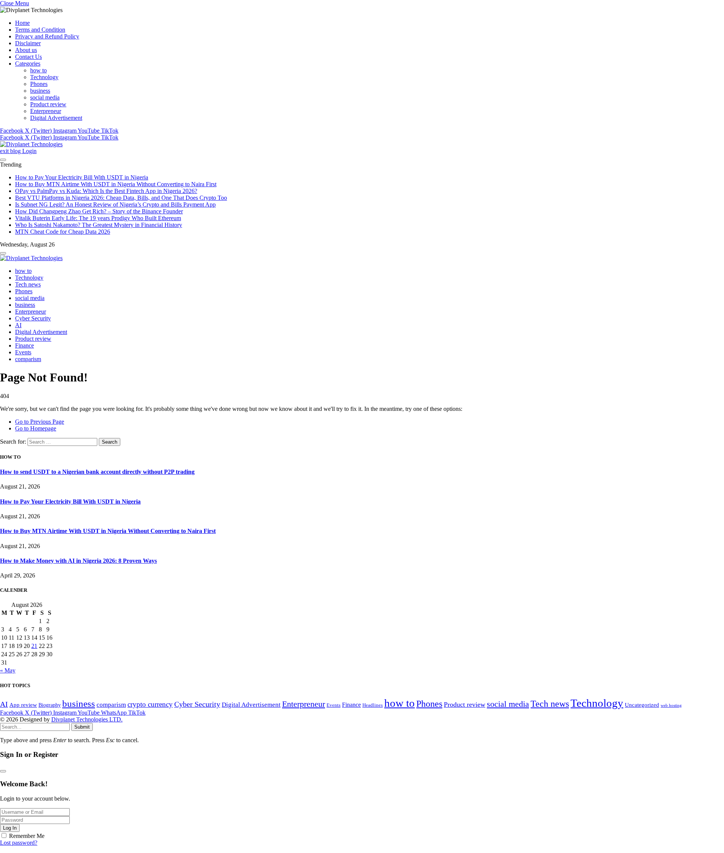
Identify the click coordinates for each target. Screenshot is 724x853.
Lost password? (18, 842)
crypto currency (150, 704)
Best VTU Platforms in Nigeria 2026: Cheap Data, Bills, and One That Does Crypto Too (121, 197)
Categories (27, 63)
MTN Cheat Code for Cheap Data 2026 (62, 231)
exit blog (11, 151)
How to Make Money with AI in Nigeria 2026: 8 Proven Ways (78, 560)
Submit (82, 727)
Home (22, 23)
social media (45, 97)
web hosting (671, 705)
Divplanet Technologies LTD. (87, 719)
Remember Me (26, 836)
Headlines (372, 705)
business (40, 90)
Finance (24, 345)
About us (26, 50)
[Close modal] (3, 771)
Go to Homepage (35, 428)
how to (38, 70)
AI (18, 325)
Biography (49, 705)
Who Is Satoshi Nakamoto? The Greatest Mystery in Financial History (98, 225)
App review (23, 704)
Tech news (28, 284)
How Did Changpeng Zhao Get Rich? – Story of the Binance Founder (99, 211)
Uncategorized (642, 704)
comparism (28, 359)
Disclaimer (28, 43)
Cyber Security (33, 318)
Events (23, 352)
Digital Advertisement (56, 118)
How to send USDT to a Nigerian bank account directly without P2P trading (97, 472)
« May (7, 670)
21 (34, 646)
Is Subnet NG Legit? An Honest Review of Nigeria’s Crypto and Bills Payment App (115, 204)
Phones (39, 84)
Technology (44, 77)
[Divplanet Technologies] (31, 144)
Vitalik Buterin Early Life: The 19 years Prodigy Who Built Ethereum (98, 218)
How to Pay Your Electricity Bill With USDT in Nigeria (81, 177)
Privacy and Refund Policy (47, 36)
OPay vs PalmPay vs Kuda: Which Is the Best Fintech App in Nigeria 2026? (106, 191)
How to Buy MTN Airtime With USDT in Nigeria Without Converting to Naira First (115, 184)
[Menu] (3, 160)
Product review (48, 104)
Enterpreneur (45, 111)
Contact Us (28, 57)
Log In (10, 828)
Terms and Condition (40, 29)
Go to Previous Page (39, 421)
